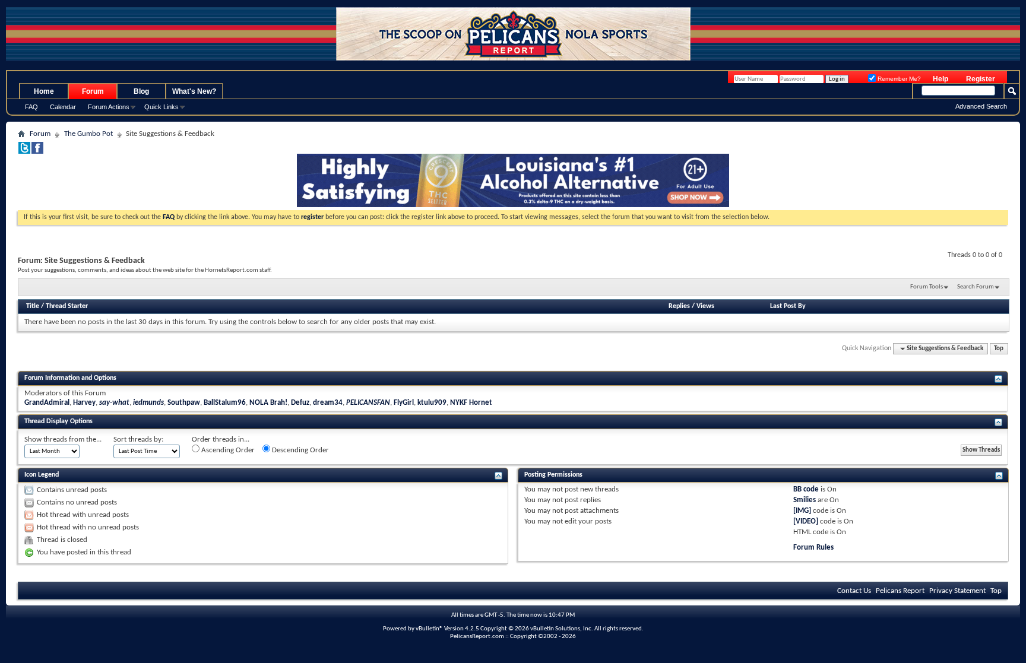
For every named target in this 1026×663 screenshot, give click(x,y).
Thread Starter (67, 306)
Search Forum (975, 287)
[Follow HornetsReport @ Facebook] (37, 152)
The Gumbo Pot (88, 134)
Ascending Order (227, 450)
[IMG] (802, 511)
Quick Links (161, 106)
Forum (93, 91)
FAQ (31, 106)
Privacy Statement (957, 591)
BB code (806, 489)
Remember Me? (898, 78)
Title (32, 306)
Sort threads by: (138, 439)
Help (940, 79)
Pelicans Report (900, 591)
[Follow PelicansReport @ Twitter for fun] (24, 152)
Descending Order (299, 450)
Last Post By (788, 306)
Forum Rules (813, 547)
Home (44, 91)
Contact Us (854, 591)
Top (998, 348)
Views (705, 306)
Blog (141, 91)
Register (980, 79)
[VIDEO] (805, 521)
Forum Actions (108, 106)
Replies (679, 306)
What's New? (194, 91)
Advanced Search (981, 106)
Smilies (804, 500)
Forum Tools (926, 287)
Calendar (63, 106)
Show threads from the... (63, 439)
